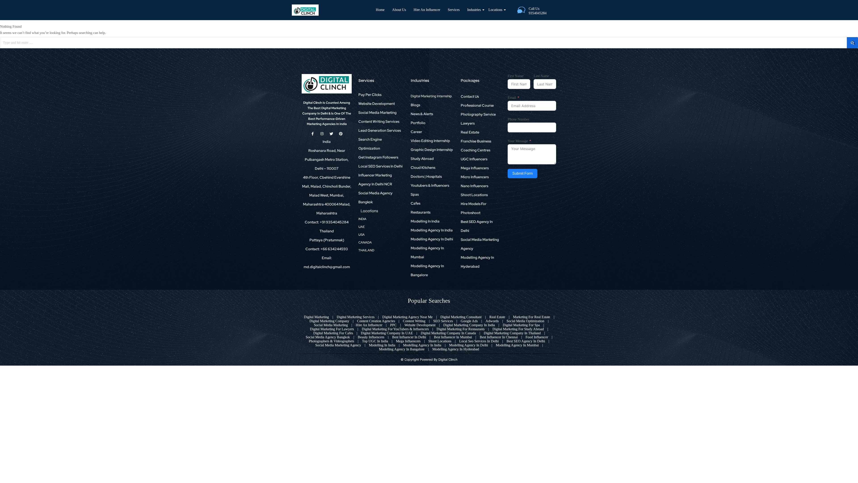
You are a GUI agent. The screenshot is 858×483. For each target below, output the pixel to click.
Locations (495, 10)
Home (380, 10)
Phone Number (518, 119)
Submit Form (522, 173)
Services (454, 10)
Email (512, 98)
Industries (474, 10)
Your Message (518, 141)
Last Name (541, 76)
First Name (515, 76)
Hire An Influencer (427, 10)
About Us (399, 10)
